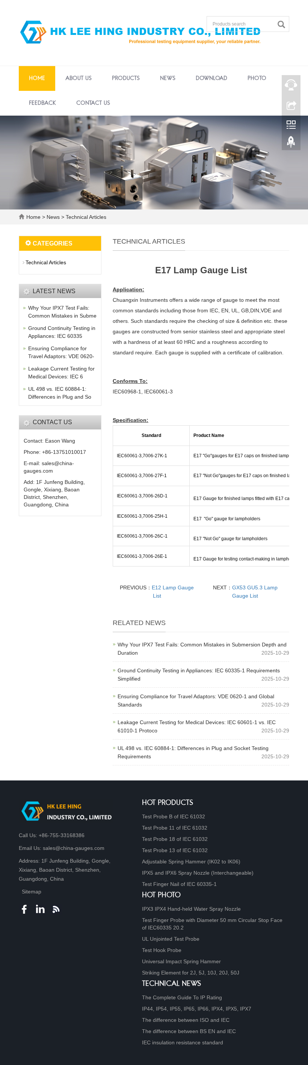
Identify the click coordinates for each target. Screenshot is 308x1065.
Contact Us (93, 103)
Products (126, 78)
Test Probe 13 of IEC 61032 (175, 850)
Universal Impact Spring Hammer (181, 961)
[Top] (291, 143)
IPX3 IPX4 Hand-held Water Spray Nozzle (191, 909)
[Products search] (283, 25)
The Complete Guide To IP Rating (182, 997)
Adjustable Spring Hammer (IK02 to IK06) (191, 862)
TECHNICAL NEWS (171, 984)
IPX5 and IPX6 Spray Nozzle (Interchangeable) (198, 873)
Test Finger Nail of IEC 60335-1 (179, 884)
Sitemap (31, 892)
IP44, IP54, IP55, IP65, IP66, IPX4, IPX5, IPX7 (196, 1009)
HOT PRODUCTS (167, 803)
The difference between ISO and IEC (185, 1020)
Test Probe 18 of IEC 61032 (175, 839)
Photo (257, 78)
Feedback (42, 103)
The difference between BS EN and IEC (189, 1031)
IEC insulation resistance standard (182, 1042)
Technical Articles (85, 217)
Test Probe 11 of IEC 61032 (174, 828)
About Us (78, 78)
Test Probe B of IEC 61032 (173, 816)
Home (37, 78)
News (167, 78)
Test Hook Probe (161, 950)
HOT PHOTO (161, 895)
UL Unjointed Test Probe (170, 939)
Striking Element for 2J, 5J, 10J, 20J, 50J (190, 973)
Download (211, 78)
